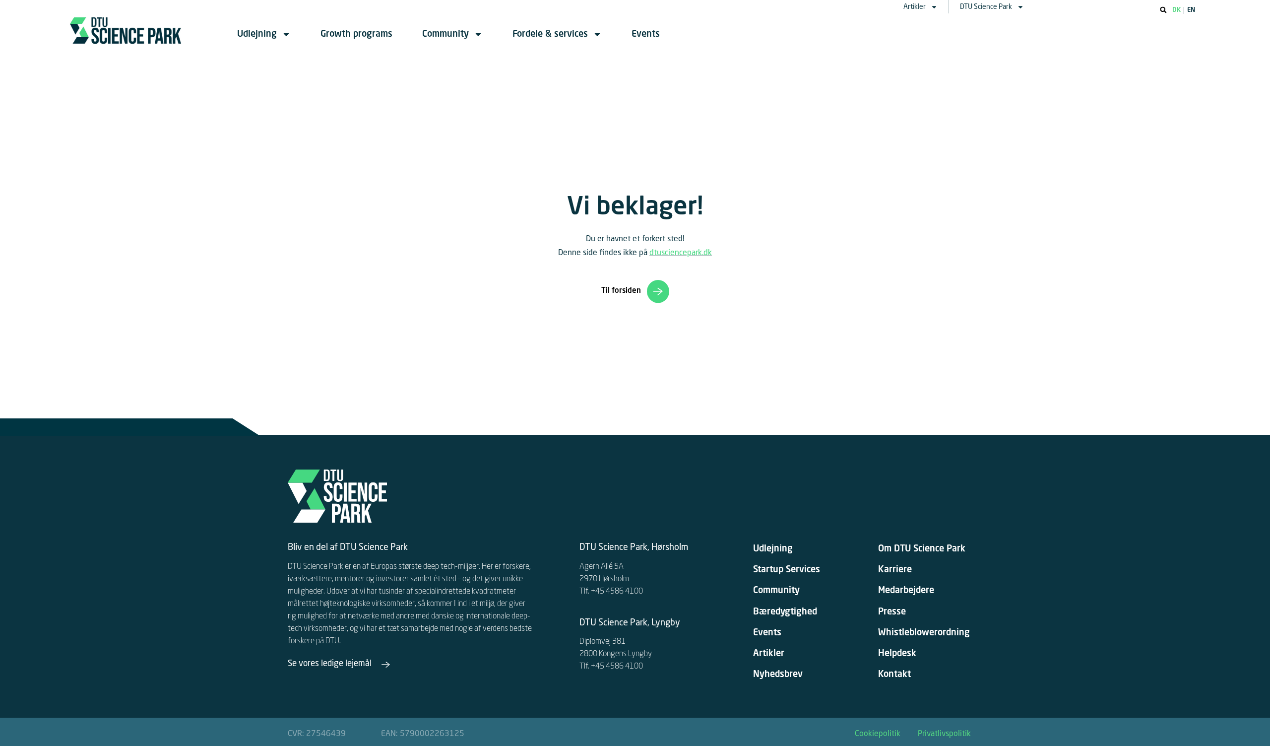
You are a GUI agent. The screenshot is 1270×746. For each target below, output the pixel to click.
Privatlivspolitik (944, 734)
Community (445, 34)
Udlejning (257, 34)
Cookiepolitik (877, 734)
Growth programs (356, 34)
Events (646, 34)
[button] (1163, 10)
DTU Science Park (986, 6)
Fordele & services (550, 34)
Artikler (914, 6)
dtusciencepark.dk (680, 253)
